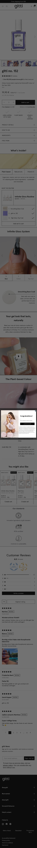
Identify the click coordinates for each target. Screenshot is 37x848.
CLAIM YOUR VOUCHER (27, 423)
